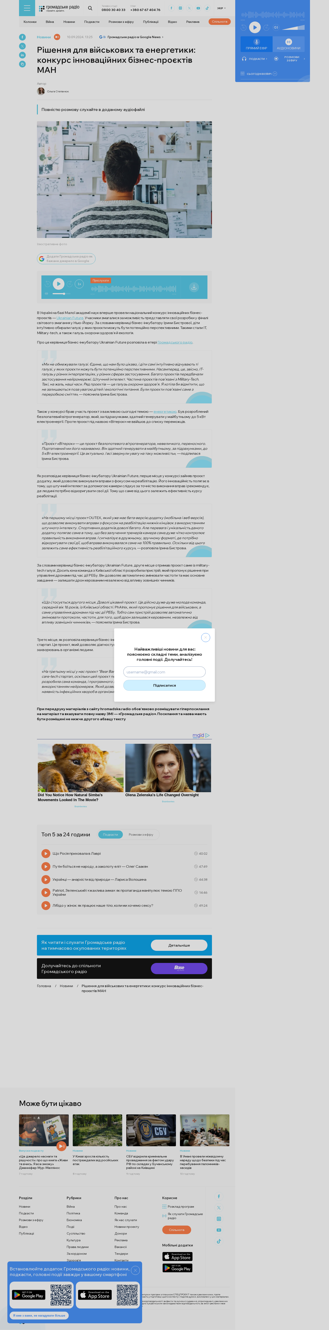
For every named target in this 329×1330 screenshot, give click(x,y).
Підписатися (164, 685)
